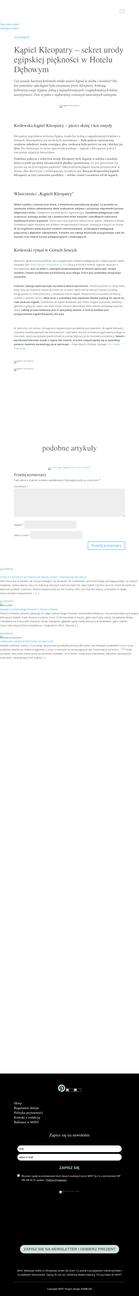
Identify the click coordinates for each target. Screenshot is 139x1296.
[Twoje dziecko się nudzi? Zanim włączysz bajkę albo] (69, 823)
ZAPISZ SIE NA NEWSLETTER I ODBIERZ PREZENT (69, 1249)
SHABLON (86, 1289)
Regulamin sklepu (26, 1108)
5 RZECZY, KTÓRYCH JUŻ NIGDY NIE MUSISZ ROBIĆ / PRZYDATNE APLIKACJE (43, 577)
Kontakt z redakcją (27, 1117)
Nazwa (19, 524)
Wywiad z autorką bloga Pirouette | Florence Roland (29, 609)
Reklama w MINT (26, 1122)
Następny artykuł (9, 28)
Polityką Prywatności (56, 1180)
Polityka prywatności (28, 1112)
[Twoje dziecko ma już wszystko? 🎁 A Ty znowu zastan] (41, 845)
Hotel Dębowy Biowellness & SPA (48, 264)
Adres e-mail (22, 535)
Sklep (18, 1103)
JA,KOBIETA (22, 37)
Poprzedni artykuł (9, 24)
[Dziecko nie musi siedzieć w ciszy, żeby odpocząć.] (125, 810)
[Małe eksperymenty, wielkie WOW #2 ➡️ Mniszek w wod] (13, 777)
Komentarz (21, 486)
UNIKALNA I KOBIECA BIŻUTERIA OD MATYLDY (26, 641)
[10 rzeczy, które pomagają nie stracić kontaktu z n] (97, 872)
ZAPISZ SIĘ (69, 1168)
